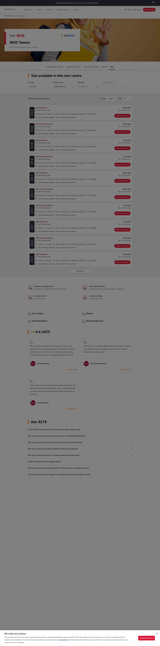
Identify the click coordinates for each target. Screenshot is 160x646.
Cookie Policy (63, 640)
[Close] (157, 633)
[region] (80, 638)
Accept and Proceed (146, 638)
